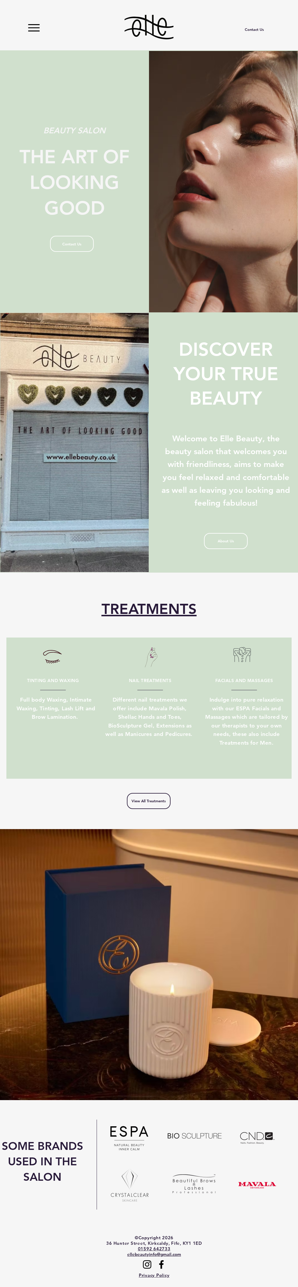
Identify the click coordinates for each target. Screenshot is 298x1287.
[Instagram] (147, 1264)
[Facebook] (161, 1264)
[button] (149, 964)
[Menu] (34, 28)
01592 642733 (154, 1248)
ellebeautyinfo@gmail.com (154, 1254)
